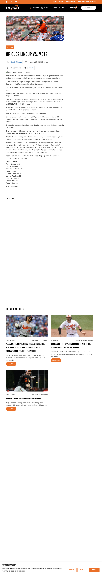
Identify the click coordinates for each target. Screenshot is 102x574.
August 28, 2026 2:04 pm (84, 340)
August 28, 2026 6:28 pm (39, 340)
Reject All (82, 570)
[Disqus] (51, 226)
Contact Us (58, 2)
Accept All (94, 570)
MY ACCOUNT (88, 8)
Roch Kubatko (16, 62)
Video (64, 8)
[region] (51, 568)
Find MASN (70, 2)
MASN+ (74, 7)
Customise (71, 570)
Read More (11, 364)
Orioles (36, 8)
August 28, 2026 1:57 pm (39, 394)
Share (30, 68)
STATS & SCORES (50, 8)
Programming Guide (87, 2)
